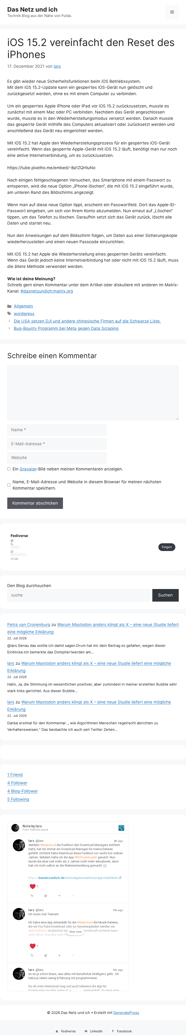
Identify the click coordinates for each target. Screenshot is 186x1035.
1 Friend (15, 774)
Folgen (167, 547)
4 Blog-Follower (22, 791)
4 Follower (17, 782)
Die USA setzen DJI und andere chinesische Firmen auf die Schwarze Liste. (87, 321)
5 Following (18, 799)
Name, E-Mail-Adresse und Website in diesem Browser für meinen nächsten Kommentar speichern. (87, 485)
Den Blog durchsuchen (29, 585)
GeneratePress (126, 1012)
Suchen (165, 595)
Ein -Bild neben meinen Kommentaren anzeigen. (68, 469)
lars (10, 663)
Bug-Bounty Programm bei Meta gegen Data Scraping (66, 328)
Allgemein (23, 306)
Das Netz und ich (32, 9)
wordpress (24, 313)
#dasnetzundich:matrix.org (47, 291)
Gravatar (28, 469)
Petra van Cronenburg (28, 624)
